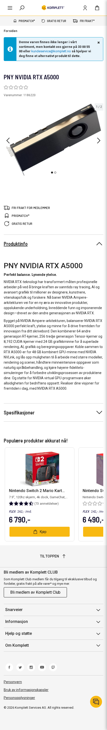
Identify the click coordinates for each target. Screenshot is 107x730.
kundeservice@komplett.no (51, 51)
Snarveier (14, 609)
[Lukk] (98, 42)
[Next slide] (98, 140)
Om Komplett (17, 645)
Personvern (13, 682)
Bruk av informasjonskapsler (26, 690)
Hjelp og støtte (18, 633)
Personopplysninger (19, 698)
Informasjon (16, 621)
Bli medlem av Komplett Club (35, 592)
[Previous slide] (7, 140)
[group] (53, 139)
